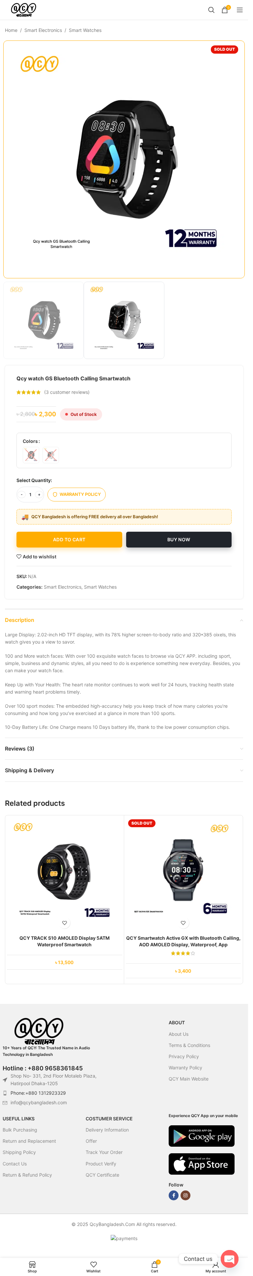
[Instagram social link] (185, 1195)
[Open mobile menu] (239, 9)
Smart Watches (85, 30)
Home (11, 30)
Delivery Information (107, 1130)
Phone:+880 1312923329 (38, 1093)
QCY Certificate (102, 1175)
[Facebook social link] (174, 1195)
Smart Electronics (43, 30)
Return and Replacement (29, 1141)
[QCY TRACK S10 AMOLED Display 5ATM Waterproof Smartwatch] (64, 874)
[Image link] (202, 1135)
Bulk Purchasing (20, 1130)
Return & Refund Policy (27, 1175)
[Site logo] (23, 9)
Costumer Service (109, 1118)
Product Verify (101, 1163)
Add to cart (69, 539)
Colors (30, 441)
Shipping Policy (19, 1152)
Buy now (178, 539)
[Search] (211, 9)
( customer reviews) (67, 392)
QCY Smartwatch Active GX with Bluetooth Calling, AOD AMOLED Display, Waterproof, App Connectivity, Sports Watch (183, 944)
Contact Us (15, 1163)
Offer (91, 1141)
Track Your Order (104, 1152)
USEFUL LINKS (19, 1118)
